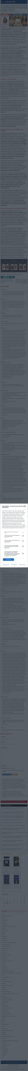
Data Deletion (6, 564)
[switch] (22, 536)
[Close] (25, 506)
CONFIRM (8, 559)
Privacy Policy (22, 564)
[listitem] (14, 532)
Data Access (14, 564)
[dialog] (14, 535)
